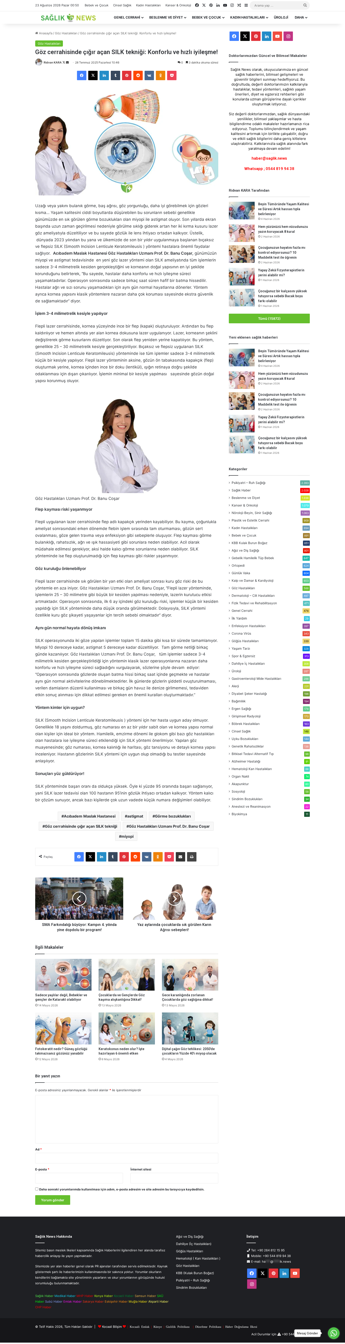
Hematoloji (252, 769)
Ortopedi (238, 565)
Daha (299, 17)
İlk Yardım (239, 618)
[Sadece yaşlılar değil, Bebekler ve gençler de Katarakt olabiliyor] (63, 975)
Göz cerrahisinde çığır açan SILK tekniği (81, 826)
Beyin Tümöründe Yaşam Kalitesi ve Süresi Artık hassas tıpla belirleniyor (283, 209)
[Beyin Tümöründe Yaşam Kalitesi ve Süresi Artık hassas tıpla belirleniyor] (242, 210)
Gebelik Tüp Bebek (253, 558)
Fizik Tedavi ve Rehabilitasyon (254, 603)
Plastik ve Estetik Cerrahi (250, 520)
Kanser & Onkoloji (178, 5)
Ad (38, 1149)
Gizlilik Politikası (178, 1326)
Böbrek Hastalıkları (246, 724)
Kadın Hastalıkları (148, 5)
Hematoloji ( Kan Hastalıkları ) (198, 1258)
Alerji (235, 686)
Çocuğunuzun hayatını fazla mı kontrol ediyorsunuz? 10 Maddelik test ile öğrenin (281, 252)
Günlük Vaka (241, 573)
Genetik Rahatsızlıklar (248, 746)
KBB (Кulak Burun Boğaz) (195, 1273)
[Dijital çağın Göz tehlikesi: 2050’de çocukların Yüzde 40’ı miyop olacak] (190, 1028)
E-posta (42, 1169)
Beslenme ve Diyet (166, 17)
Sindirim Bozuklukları (247, 799)
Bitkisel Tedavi (253, 754)
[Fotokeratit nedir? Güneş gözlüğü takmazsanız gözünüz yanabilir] (63, 1028)
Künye (157, 1326)
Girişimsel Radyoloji (246, 716)
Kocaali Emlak (140, 1326)
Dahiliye (248, 663)
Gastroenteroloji (256, 678)
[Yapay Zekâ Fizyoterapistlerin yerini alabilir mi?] (242, 276)
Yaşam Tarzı (241, 648)
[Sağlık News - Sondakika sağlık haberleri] (68, 17)
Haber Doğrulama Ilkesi (241, 1326)
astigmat (135, 816)
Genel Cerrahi (127, 17)
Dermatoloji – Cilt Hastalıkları (253, 595)
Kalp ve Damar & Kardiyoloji (252, 580)
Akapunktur (240, 784)
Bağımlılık (238, 701)
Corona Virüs (241, 633)
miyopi (127, 836)
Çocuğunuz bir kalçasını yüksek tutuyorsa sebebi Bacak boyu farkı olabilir (282, 296)
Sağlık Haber (241, 490)
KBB (249, 543)
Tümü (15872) (269, 318)
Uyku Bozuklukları (245, 739)
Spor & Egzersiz (243, 656)
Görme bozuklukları (173, 816)
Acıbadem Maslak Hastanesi (89, 816)
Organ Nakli (240, 776)
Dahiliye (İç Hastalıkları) (193, 1244)
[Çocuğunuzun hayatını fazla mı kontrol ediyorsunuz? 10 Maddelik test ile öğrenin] (242, 254)
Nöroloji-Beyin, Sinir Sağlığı (252, 513)
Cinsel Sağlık (122, 5)
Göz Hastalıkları (66, 33)
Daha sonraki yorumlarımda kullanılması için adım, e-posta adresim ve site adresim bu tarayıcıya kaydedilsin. (121, 1189)
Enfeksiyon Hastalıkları (248, 626)
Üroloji (281, 17)
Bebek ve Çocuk (96, 5)
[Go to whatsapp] (334, 1333)
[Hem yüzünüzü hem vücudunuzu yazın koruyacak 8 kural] (242, 233)
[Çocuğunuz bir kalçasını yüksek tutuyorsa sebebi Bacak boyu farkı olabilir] (242, 297)
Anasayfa (45, 33)
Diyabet (249, 694)
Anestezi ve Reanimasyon (251, 806)
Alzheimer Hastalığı (246, 761)
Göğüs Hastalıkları (245, 641)
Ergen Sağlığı (241, 709)
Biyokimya (239, 814)
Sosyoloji (238, 791)
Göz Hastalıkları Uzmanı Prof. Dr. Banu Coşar (169, 826)
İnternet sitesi (140, 1169)
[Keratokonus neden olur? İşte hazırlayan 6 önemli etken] (127, 1028)
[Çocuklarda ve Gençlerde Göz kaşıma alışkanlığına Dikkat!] (127, 975)
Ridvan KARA (53, 62)
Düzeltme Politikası (208, 1326)
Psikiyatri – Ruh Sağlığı (248, 483)
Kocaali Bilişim (112, 1326)
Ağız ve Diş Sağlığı (245, 550)
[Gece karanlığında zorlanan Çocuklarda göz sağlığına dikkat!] (190, 975)
